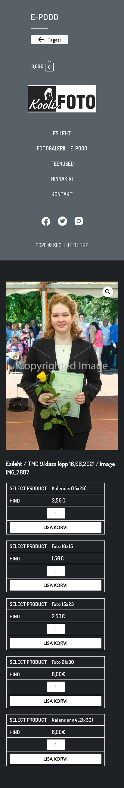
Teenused (62, 163)
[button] (49, 40)
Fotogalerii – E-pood (62, 148)
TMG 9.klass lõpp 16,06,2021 (61, 464)
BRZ (83, 244)
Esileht (62, 133)
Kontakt (62, 194)
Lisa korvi (55, 527)
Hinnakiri (62, 178)
